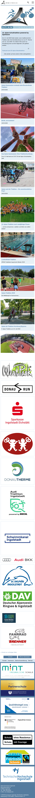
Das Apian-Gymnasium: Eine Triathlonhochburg (17, 154)
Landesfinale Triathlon (9, 259)
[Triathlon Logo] (17, 18)
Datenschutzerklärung (21, 660)
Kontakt (4, 660)
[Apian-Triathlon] (17, 343)
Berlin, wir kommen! (8, 120)
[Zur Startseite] (9, 2)
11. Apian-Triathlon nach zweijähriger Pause (16, 224)
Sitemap (30, 660)
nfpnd (10, 791)
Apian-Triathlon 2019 (8, 293)
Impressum (11, 660)
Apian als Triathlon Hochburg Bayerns (14, 326)
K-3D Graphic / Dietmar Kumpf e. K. (16, 796)
